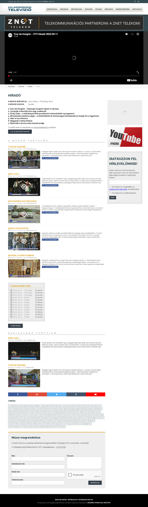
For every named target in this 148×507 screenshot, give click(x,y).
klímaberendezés (51, 415)
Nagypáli (68, 421)
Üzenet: (70, 456)
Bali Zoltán (50, 406)
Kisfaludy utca (20, 415)
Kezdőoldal (52, 9)
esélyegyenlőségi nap (88, 409)
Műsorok (64, 9)
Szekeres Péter (13, 424)
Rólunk (98, 9)
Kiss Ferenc (40, 415)
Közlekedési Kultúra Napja (48, 418)
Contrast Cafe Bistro (82, 406)
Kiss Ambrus (30, 415)
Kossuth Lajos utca (23, 418)
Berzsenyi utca (60, 406)
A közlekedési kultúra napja (17, 406)
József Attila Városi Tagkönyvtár (78, 412)
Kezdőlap (11, 86)
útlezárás (76, 424)
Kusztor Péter (86, 418)
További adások (15, 326)
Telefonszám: (17, 480)
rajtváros (91, 421)
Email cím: (16, 472)
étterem (99, 409)
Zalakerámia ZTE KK (51, 427)
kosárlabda (12, 418)
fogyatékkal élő (13, 412)
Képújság (109, 9)
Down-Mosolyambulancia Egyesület (20, 409)
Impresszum (72, 500)
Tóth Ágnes (56, 424)
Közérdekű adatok (85, 500)
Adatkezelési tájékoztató (118, 189)
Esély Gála (63, 409)
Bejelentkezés (61, 500)
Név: (13, 456)
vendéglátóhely (86, 424)
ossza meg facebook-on (51, 158)
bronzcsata (70, 406)
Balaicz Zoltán (40, 406)
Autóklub (31, 406)
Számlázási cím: (18, 464)
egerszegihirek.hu (41, 127)
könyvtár (80, 415)
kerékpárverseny (94, 412)
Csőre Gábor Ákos (95, 406)
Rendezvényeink (123, 9)
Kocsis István (72, 415)
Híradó (30, 86)
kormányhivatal (98, 415)
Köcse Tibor (62, 415)
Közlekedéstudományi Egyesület (69, 418)
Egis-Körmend (37, 409)
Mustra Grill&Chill (57, 421)
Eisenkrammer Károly (51, 409)
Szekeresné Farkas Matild (28, 424)
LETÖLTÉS (61, 447)
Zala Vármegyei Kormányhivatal (33, 427)
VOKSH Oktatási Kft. (15, 427)
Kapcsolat (137, 9)
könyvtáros (88, 415)
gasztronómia (24, 412)
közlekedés (35, 418)
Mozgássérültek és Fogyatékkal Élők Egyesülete (34, 421)
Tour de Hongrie (66, 424)
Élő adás (88, 9)
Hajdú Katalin (35, 412)
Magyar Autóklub (98, 418)
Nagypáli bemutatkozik (79, 421)
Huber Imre (50, 412)
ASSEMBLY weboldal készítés (98, 503)
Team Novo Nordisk (45, 424)
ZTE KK (62, 427)
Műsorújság (76, 9)
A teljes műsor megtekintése (19, 131)
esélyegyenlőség (73, 409)
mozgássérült (13, 421)
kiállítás (11, 415)
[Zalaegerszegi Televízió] (20, 8)
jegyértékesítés (61, 412)
